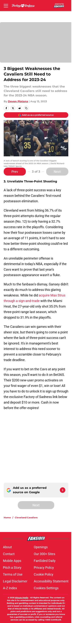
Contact (9, 554)
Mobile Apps (12, 561)
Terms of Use (13, 574)
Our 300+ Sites (44, 554)
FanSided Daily (45, 561)
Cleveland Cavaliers (26, 517)
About (7, 547)
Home (7, 517)
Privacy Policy (44, 567)
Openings (41, 547)
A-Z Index (10, 588)
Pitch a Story (12, 567)
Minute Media (21, 597)
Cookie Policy (43, 574)
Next (57, 172)
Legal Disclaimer (15, 581)
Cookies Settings (46, 588)
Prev (14, 172)
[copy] (26, 108)
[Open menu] (6, 5)
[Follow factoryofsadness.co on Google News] (62, 490)
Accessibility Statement (51, 581)
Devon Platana (18, 101)
